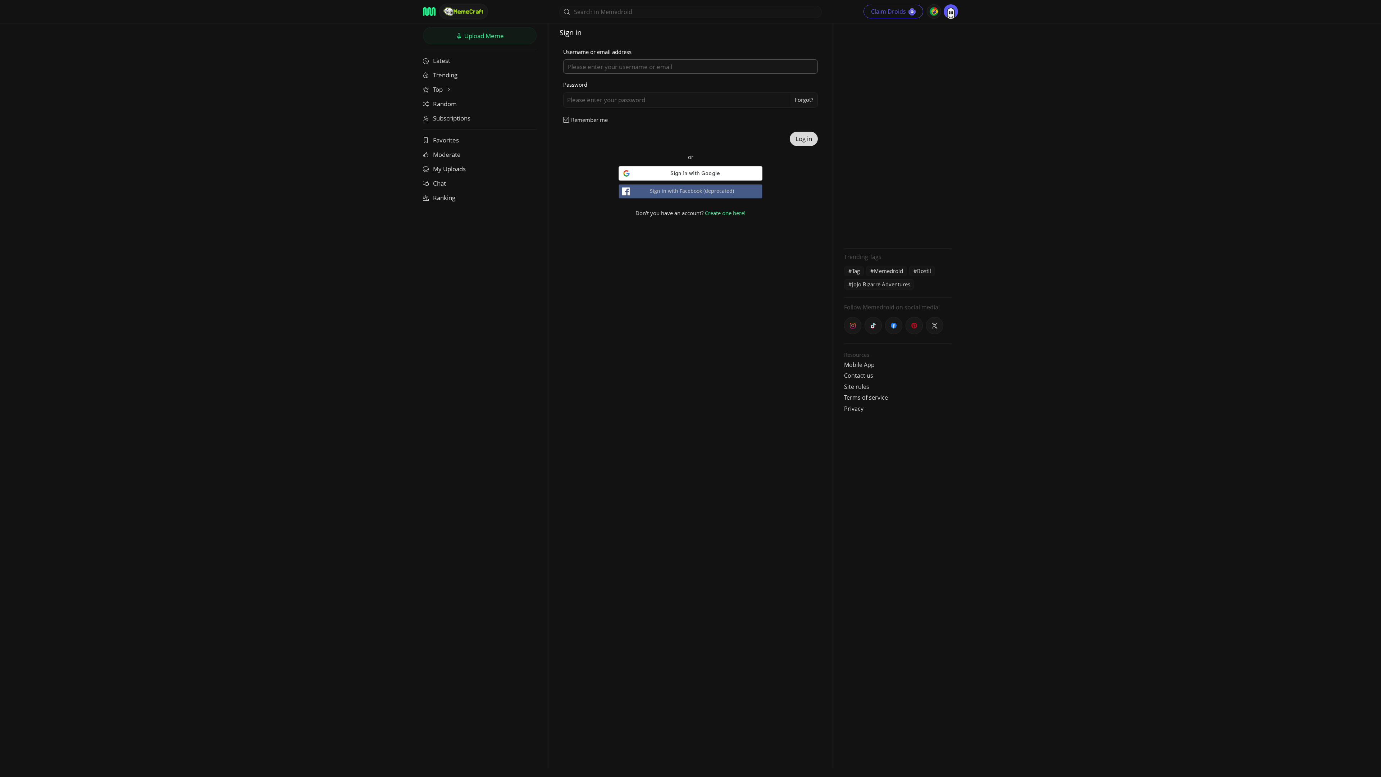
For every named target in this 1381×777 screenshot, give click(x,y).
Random (445, 104)
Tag (856, 270)
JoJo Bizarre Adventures (881, 284)
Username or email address (597, 51)
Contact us (858, 376)
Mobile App (859, 365)
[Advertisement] (898, 135)
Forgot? (804, 99)
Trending (445, 75)
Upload (483, 36)
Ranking (444, 198)
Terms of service (866, 397)
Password (575, 84)
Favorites (446, 140)
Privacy (853, 409)
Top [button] (438, 89)
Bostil (924, 270)
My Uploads (449, 169)
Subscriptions (451, 118)
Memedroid (888, 270)
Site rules (856, 387)
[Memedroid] (429, 11)
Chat (439, 183)
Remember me (589, 120)
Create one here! (725, 213)
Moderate (447, 154)
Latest (441, 60)
